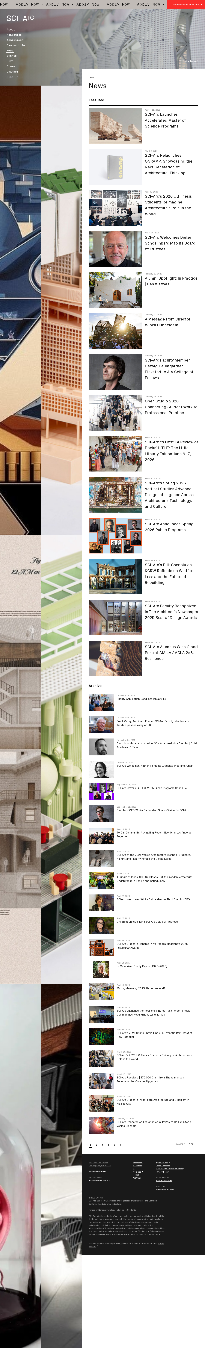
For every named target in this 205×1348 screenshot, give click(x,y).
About (11, 29)
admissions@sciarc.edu (99, 1180)
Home (91, 77)
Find (10, 77)
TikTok (136, 1175)
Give (10, 61)
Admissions (15, 40)
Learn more (154, 1234)
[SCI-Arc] (20, 18)
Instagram (138, 1162)
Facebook (137, 1165)
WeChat (137, 1178)
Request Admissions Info (186, 4)
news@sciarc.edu (164, 1180)
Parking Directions (97, 1171)
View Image (190, 61)
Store (11, 66)
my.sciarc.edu (162, 1162)
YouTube (137, 1172)
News (10, 50)
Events (12, 55)
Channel (12, 71)
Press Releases (163, 1165)
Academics (14, 34)
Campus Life (16, 45)
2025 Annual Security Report (169, 1168)
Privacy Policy (162, 1172)
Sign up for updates (165, 1189)
